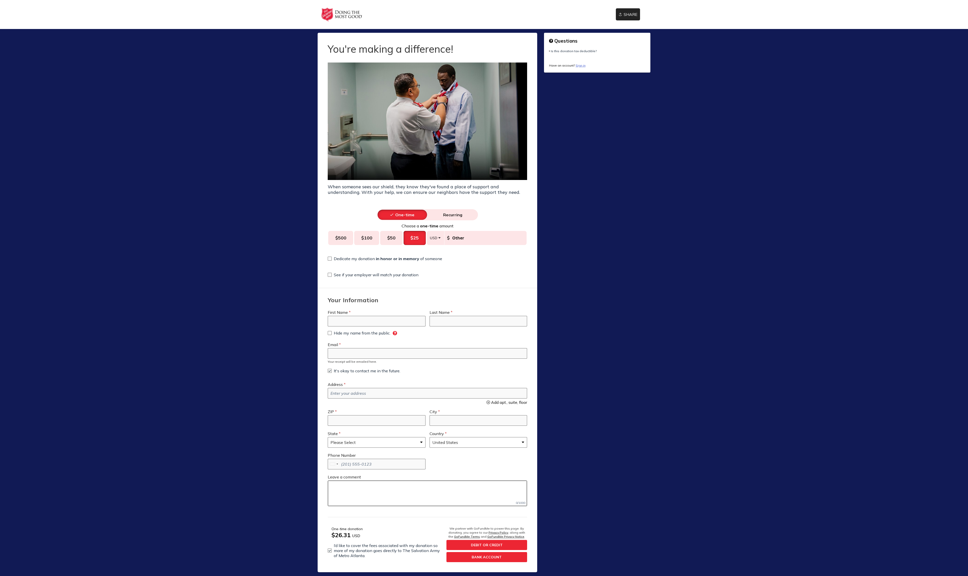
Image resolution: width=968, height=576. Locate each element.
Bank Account (487, 557)
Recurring (452, 214)
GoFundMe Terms (467, 536)
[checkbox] (385, 259)
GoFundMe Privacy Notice (505, 536)
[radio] (404, 214)
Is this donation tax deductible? (574, 51)
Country (437, 433)
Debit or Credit (487, 545)
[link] (341, 14)
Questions (565, 41)
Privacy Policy (498, 532)
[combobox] (334, 464)
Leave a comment (344, 476)
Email (333, 344)
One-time (404, 214)
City (433, 411)
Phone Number (342, 455)
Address (335, 384)
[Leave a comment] (427, 493)
